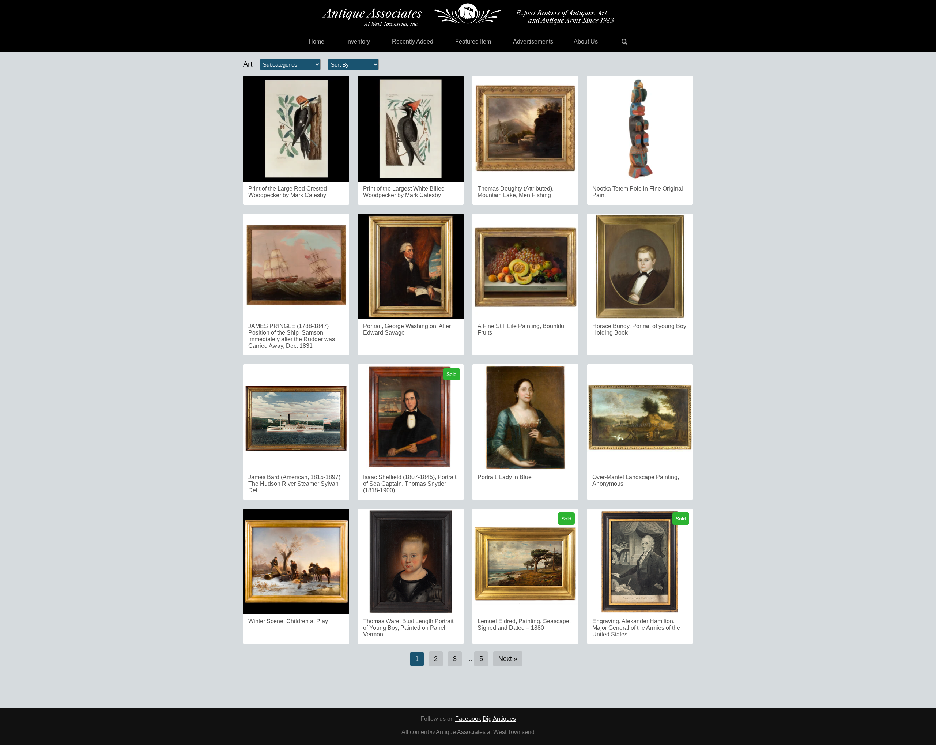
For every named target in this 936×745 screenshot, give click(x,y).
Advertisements (533, 41)
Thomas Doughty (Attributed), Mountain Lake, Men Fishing (516, 191)
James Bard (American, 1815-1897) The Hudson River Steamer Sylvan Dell (294, 483)
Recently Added (412, 41)
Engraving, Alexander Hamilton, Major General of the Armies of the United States (636, 627)
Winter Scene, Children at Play (288, 621)
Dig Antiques (499, 719)
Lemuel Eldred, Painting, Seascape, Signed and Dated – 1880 (524, 624)
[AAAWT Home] (468, 15)
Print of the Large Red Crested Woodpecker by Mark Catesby (287, 191)
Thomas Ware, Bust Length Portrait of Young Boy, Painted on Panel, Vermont (408, 627)
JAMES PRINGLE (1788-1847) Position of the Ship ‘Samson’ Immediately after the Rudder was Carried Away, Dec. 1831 (291, 336)
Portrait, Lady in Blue (505, 477)
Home (316, 41)
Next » (507, 658)
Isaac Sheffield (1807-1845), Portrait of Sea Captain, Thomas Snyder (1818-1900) (409, 483)
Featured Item (473, 41)
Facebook (468, 719)
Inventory (358, 41)
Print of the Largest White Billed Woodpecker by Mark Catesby (404, 191)
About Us (586, 41)
